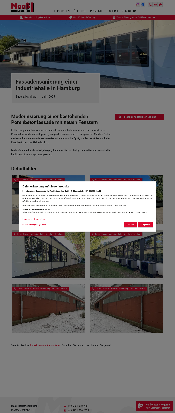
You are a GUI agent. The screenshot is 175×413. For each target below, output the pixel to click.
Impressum (27, 219)
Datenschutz (39, 219)
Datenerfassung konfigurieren (34, 224)
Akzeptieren (145, 224)
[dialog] (87, 206)
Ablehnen (130, 224)
